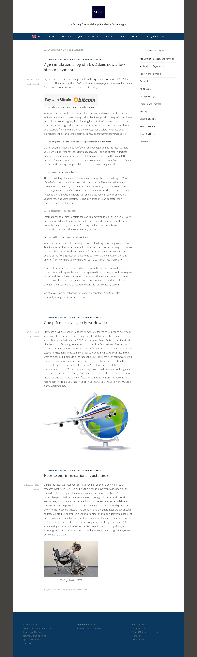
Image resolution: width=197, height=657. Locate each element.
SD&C (53, 293)
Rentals (66, 36)
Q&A (79, 36)
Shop (135, 36)
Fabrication (145, 81)
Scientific (94, 36)
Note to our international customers (76, 475)
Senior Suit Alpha (148, 118)
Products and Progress (86, 59)
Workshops (145, 141)
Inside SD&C (145, 88)
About (109, 36)
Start (52, 36)
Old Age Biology (147, 96)
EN (39, 36)
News (123, 36)
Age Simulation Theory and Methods (157, 58)
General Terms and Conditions (36, 628)
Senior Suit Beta (147, 126)
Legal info (27, 643)
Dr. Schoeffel (33, 84)
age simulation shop (104, 79)
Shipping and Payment (33, 632)
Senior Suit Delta (147, 133)
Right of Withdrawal (31, 639)
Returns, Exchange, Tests (34, 635)
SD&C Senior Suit (79, 590)
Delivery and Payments (57, 59)
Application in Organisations (152, 66)
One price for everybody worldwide (75, 323)
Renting (143, 111)
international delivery (60, 590)
